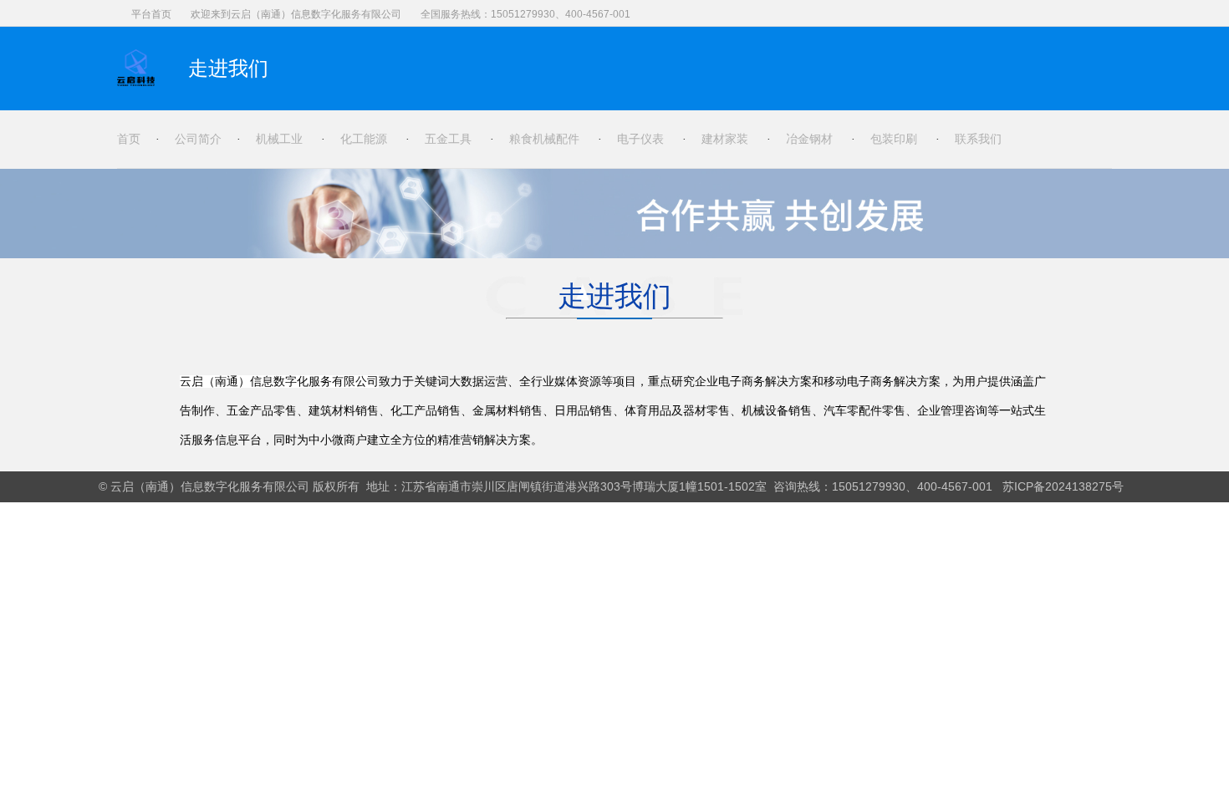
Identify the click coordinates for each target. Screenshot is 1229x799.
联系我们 (978, 139)
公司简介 (198, 139)
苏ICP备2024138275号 (1063, 486)
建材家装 (724, 139)
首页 (128, 139)
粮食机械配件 (544, 139)
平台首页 (151, 14)
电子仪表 (640, 139)
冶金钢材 (809, 139)
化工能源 (363, 139)
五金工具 (448, 139)
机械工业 (279, 139)
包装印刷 (893, 139)
